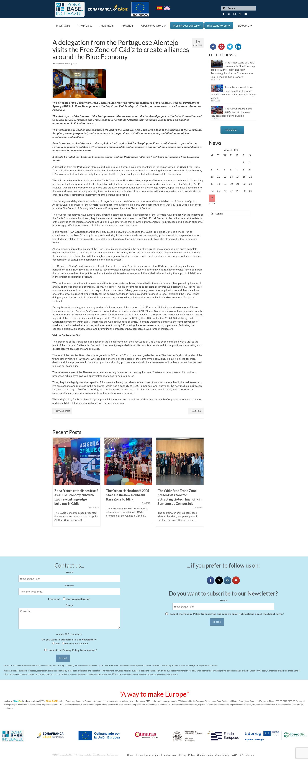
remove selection (79, 643)
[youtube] (236, 580)
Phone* (69, 585)
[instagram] (227, 580)
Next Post (196, 410)
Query (69, 605)
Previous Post (62, 410)
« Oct (212, 203)
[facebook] (210, 580)
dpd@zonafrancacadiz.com (100, 674)
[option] (76, 483)
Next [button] (200, 488)
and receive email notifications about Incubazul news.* (226, 613)
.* (72, 650)
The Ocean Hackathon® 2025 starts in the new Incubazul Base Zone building (231, 112)
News (67, 64)
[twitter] (219, 580)
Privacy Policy (70, 650)
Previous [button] (55, 488)
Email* (69, 572)
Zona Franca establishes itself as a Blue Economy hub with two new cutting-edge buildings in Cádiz (233, 92)
